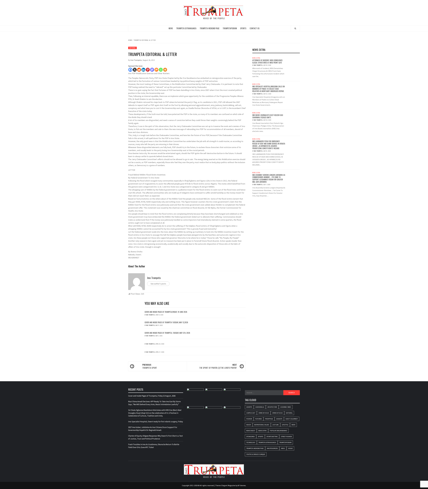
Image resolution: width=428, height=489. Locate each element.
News (171, 28)
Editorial (132, 48)
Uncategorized (272, 448)
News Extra (256, 58)
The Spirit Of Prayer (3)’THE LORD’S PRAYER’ (218, 366)
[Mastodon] (152, 70)
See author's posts (158, 283)
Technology (250, 442)
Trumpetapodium (230, 28)
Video (283, 448)
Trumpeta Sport (149, 366)
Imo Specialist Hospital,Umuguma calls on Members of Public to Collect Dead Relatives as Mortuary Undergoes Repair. (268, 88)
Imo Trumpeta (136, 60)
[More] (165, 70)
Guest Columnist (292, 419)
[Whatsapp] (161, 70)
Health (248, 425)
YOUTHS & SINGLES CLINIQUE (255, 454)
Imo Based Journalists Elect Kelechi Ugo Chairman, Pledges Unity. (267, 116)
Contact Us (254, 28)
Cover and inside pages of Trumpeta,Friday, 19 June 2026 (166, 312)
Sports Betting (272, 437)
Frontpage (269, 419)
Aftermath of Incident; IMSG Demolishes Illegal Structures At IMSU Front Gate (267, 61)
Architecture (272, 407)
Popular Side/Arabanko (278, 431)
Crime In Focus (263, 413)
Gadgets (279, 419)
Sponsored (250, 437)
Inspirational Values (261, 425)
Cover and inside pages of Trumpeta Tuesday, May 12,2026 (166, 322)
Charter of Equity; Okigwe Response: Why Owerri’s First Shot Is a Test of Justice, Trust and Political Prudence (155, 437)
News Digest (250, 431)
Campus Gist (250, 413)
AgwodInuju (259, 407)
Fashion (249, 419)
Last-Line (275, 425)
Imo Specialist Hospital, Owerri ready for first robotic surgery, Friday (155, 421)
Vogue (290, 448)
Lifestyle (285, 425)
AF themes (242, 485)
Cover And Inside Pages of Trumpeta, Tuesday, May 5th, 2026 (167, 333)
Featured (258, 419)
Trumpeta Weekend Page (209, 28)
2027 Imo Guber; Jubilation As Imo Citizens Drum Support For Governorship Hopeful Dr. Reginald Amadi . (152, 428)
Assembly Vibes (285, 407)
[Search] (295, 28)
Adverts (249, 407)
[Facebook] (130, 70)
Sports (243, 28)
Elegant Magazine (228, 485)
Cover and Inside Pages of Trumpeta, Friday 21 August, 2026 (151, 396)
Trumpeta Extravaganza (186, 28)
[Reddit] (139, 70)
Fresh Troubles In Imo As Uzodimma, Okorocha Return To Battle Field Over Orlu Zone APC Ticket (153, 446)
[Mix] (156, 70)
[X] (135, 70)
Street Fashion (286, 437)
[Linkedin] (143, 70)
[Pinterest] (148, 70)
